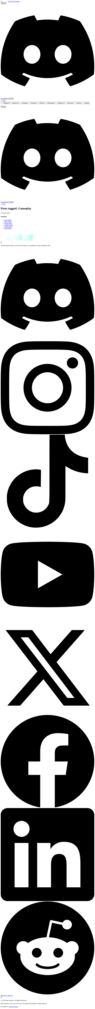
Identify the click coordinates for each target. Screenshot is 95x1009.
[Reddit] (47, 994)
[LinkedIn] (47, 900)
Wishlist (3, 3)
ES (4, 100)
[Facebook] (47, 807)
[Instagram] (47, 434)
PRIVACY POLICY (7, 995)
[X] (47, 714)
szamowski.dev (13, 1006)
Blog (6, 98)
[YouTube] (47, 620)
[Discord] (47, 340)
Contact (11, 98)
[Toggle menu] (1, 105)
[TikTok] (47, 527)
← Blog (3, 204)
